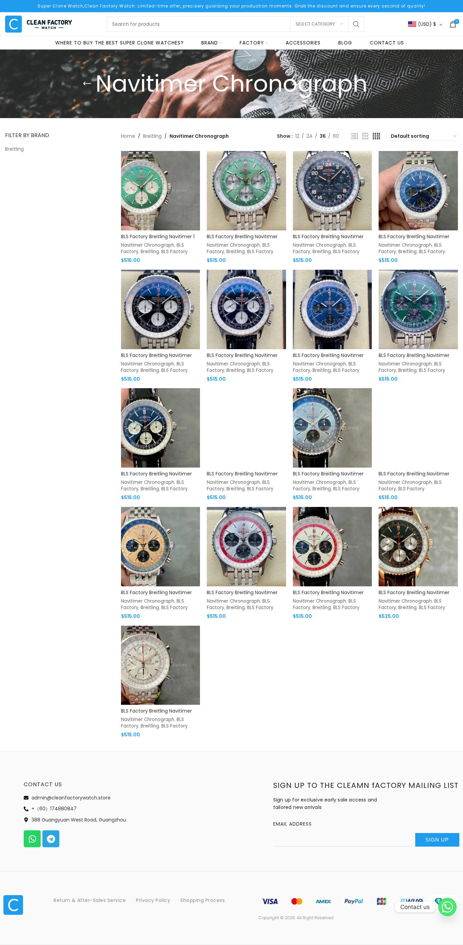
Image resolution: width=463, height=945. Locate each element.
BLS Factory (174, 251)
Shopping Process (202, 900)
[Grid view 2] (354, 136)
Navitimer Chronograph (147, 245)
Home (128, 136)
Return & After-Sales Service (90, 900)
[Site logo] (39, 23)
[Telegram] (50, 838)
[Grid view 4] (376, 136)
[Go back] (87, 84)
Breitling (152, 136)
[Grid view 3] (365, 136)
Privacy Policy (153, 900)
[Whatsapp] (32, 838)
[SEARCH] (356, 24)
